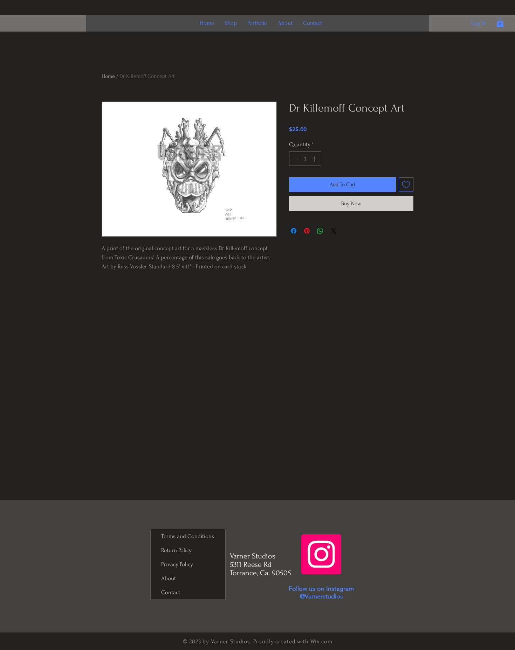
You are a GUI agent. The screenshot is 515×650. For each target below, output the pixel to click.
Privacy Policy (177, 564)
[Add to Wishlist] (406, 184)
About (168, 578)
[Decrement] (295, 159)
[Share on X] (333, 231)
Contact (170, 592)
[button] (500, 22)
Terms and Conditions (187, 536)
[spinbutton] (305, 159)
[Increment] (315, 159)
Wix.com (321, 641)
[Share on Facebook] (293, 231)
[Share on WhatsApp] (320, 231)
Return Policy (176, 550)
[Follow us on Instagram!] (321, 554)
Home (108, 76)
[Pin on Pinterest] (307, 231)
